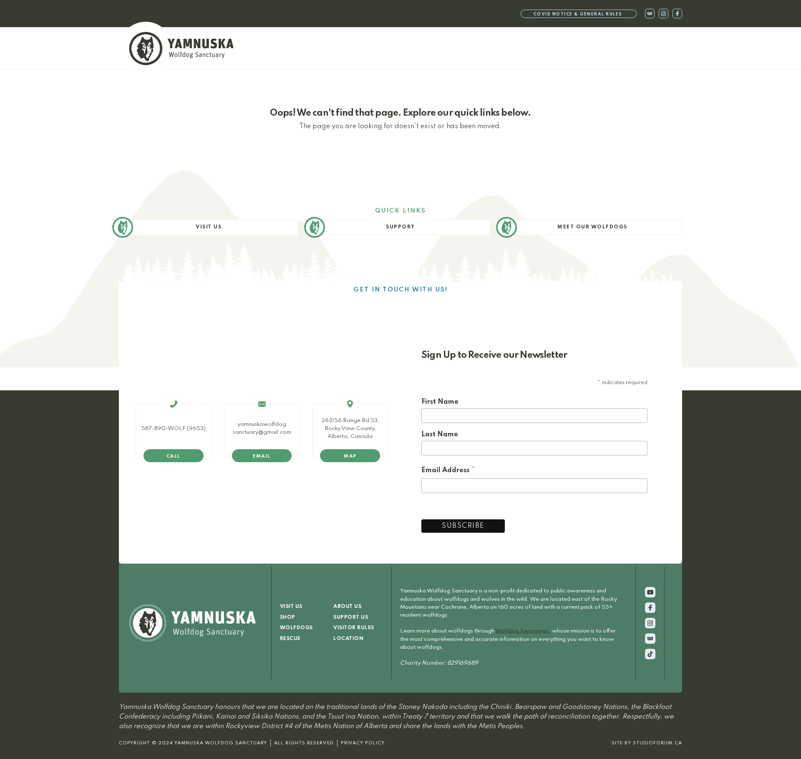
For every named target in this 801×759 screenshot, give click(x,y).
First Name (439, 402)
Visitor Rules (353, 627)
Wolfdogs (296, 627)
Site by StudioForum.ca (647, 743)
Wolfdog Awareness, (523, 631)
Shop (287, 617)
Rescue (290, 638)
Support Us (350, 617)
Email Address (448, 471)
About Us (347, 606)
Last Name (439, 434)
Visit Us (291, 606)
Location (348, 638)
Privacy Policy (363, 743)
